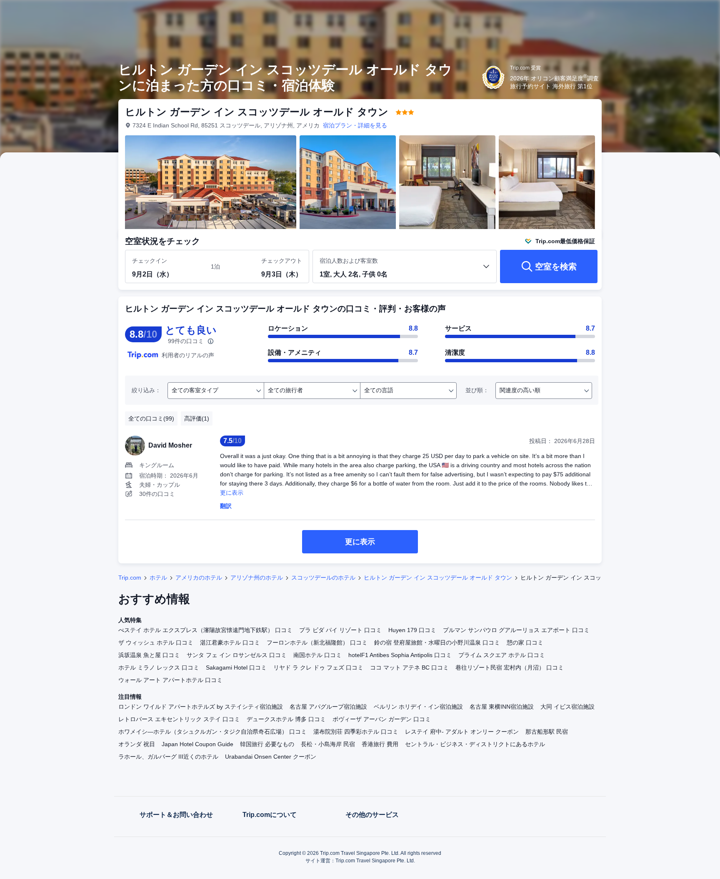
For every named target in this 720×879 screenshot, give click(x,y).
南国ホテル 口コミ (317, 655)
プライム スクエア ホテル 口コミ (501, 655)
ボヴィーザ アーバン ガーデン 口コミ (381, 719)
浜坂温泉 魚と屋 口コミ (149, 655)
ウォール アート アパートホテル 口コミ (170, 680)
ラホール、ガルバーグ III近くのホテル (168, 756)
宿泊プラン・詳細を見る (355, 125)
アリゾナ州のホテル (256, 577)
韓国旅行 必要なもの (267, 744)
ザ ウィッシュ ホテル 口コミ (155, 642)
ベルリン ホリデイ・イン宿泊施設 (418, 706)
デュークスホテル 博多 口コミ (286, 719)
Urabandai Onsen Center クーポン (270, 756)
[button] (664, 14)
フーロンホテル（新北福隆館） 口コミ (317, 642)
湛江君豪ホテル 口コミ (230, 642)
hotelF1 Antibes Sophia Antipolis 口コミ (400, 655)
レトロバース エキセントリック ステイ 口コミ (179, 719)
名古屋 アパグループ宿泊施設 (328, 706)
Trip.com (129, 577)
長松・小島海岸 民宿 (328, 744)
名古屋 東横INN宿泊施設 (502, 706)
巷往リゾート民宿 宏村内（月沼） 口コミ (509, 667)
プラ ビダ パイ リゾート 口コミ (340, 630)
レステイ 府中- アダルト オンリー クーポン (462, 731)
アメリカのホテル (198, 577)
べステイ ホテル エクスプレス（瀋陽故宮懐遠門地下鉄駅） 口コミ (205, 630)
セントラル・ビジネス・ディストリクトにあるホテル (475, 744)
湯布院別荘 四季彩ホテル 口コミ (355, 731)
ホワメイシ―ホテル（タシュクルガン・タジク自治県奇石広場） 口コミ (212, 731)
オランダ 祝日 (136, 744)
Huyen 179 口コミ (412, 630)
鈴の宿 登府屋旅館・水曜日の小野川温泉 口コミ (437, 642)
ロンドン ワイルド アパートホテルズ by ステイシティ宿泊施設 (200, 706)
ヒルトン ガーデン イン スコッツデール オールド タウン (438, 577)
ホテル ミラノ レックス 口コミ (158, 667)
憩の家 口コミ (525, 642)
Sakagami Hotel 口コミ (236, 667)
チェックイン (149, 260)
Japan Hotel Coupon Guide (197, 744)
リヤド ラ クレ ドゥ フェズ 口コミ (318, 667)
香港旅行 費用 (380, 744)
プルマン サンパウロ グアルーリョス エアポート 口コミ (516, 630)
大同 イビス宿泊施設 (567, 706)
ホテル (158, 577)
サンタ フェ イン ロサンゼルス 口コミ (237, 655)
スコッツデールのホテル (323, 577)
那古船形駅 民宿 (546, 731)
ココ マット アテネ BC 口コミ (409, 667)
